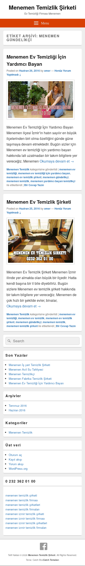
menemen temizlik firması (21, 500)
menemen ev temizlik (31, 318)
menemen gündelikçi (55, 177)
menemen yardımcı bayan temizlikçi (53, 181)
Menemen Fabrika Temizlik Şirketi (30, 378)
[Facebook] (43, 546)
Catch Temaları (51, 559)
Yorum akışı (16, 464)
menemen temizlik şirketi (22, 326)
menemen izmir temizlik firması (25, 518)
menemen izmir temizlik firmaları (25, 527)
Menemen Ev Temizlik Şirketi (39, 201)
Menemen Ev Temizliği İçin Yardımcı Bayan (36, 60)
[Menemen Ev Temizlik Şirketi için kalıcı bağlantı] (41, 266)
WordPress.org (18, 468)
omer (47, 71)
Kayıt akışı (15, 459)
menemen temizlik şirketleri (22, 505)
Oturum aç (15, 455)
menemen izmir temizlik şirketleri (26, 523)
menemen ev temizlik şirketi (24, 177)
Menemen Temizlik (18, 169)
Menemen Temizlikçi (22, 374)
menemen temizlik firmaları (22, 509)
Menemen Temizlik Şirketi (42, 7)
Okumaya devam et (57, 161)
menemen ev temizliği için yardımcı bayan (44, 173)
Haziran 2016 (17, 410)
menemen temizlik (18, 181)
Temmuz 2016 (18, 405)
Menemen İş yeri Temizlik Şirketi (29, 365)
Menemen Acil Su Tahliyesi (26, 369)
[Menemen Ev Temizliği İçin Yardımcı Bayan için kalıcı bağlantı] (41, 121)
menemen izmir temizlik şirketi (24, 514)
